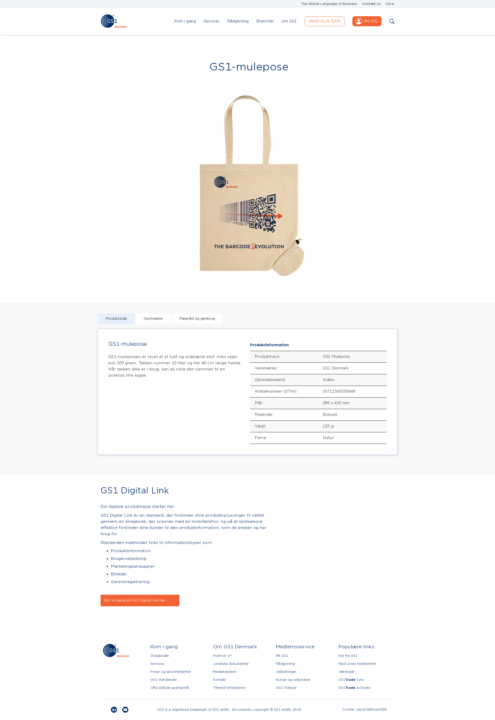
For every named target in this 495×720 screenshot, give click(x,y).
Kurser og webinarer (293, 680)
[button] (390, 3)
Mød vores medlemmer (357, 664)
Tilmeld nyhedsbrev (229, 688)
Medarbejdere (224, 672)
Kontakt (219, 680)
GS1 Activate (354, 688)
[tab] (116, 318)
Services (157, 664)
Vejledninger (286, 672)
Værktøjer (347, 672)
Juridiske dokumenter (231, 664)
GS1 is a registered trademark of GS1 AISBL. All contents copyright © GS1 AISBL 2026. (229, 709)
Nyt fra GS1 (348, 656)
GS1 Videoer (286, 688)
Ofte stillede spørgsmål (169, 688)
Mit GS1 (282, 656)
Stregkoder (159, 656)
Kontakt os (371, 4)
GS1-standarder (163, 680)
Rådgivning (285, 664)
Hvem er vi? (222, 656)
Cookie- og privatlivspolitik (364, 709)
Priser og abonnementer (170, 672)
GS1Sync (352, 680)
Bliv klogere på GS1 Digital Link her (134, 600)
